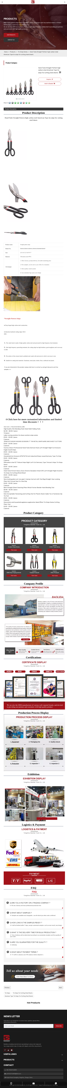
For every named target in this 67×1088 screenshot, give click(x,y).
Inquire (48, 79)
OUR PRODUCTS (11, 35)
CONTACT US (11, 40)
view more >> (7, 427)
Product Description (10, 109)
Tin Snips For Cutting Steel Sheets (23, 993)
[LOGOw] (7, 1038)
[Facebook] (5, 1050)
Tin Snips (7, 993)
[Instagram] (11, 1050)
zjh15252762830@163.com (12, 1073)
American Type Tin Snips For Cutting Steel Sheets (19, 996)
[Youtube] (8, 1050)
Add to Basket (48, 83)
